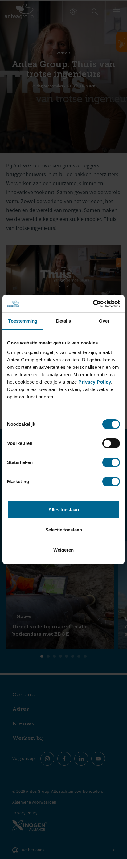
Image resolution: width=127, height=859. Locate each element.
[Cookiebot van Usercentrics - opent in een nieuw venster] (93, 304)
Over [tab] (104, 321)
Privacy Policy (94, 382)
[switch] (111, 443)
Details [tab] (63, 321)
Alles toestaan (63, 509)
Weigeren (63, 549)
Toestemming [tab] (22, 321)
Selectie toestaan (63, 529)
